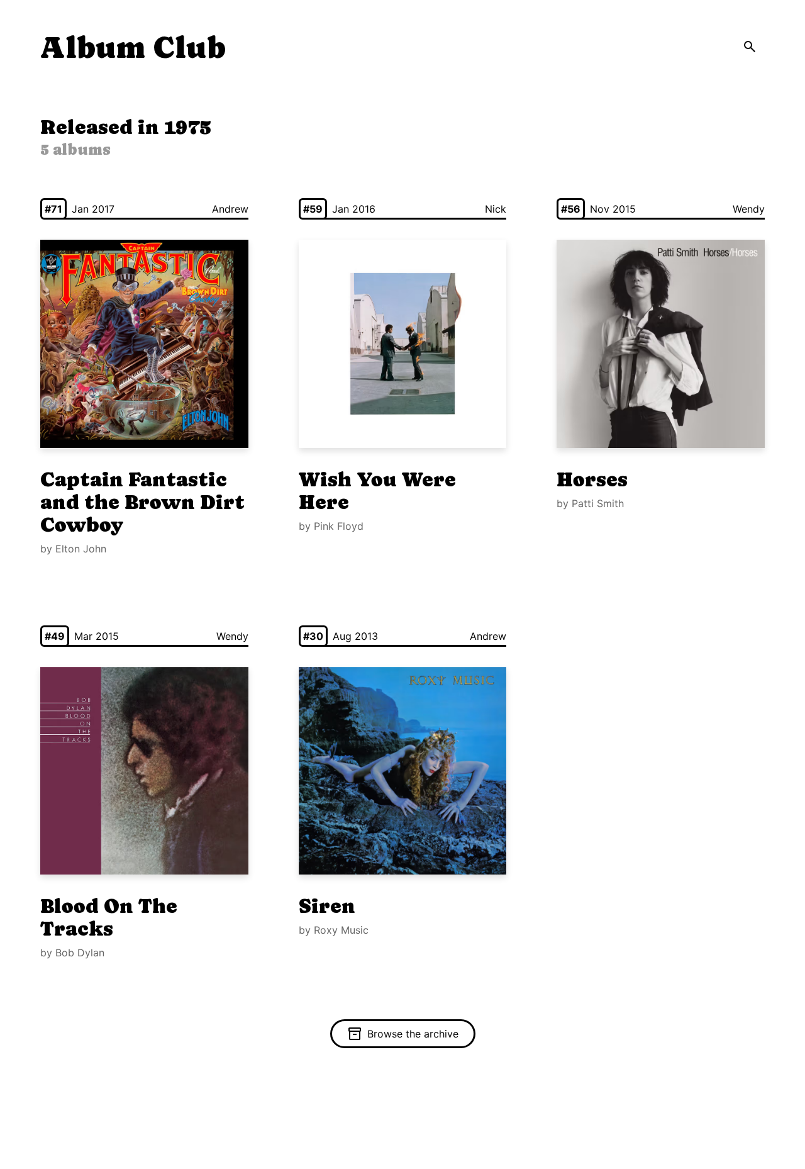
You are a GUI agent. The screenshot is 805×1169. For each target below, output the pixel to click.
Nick (495, 209)
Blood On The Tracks (108, 917)
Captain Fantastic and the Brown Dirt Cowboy (142, 502)
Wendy (749, 209)
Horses (592, 479)
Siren (327, 906)
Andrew (230, 209)
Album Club (133, 47)
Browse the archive (412, 1033)
